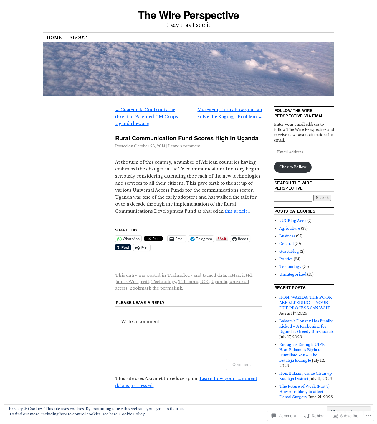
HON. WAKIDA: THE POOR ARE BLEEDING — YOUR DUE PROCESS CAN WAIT (305, 302)
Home (54, 37)
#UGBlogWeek (293, 220)
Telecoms (188, 281)
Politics (286, 259)
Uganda (219, 281)
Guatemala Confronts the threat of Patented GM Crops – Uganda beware (148, 116)
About (78, 37)
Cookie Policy (132, 414)
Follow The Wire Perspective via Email (300, 113)
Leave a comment (184, 146)
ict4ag (234, 275)
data (221, 275)
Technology (179, 275)
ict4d (247, 275)
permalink (171, 288)
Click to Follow (292, 167)
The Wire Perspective (188, 14)
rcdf (145, 281)
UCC (204, 281)
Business (287, 236)
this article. (237, 211)
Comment (241, 364)
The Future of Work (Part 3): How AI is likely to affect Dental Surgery (304, 391)
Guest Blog (289, 251)
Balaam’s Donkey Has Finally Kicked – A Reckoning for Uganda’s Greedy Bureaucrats (306, 326)
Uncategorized (292, 274)
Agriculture (289, 228)
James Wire (127, 281)
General (286, 243)
